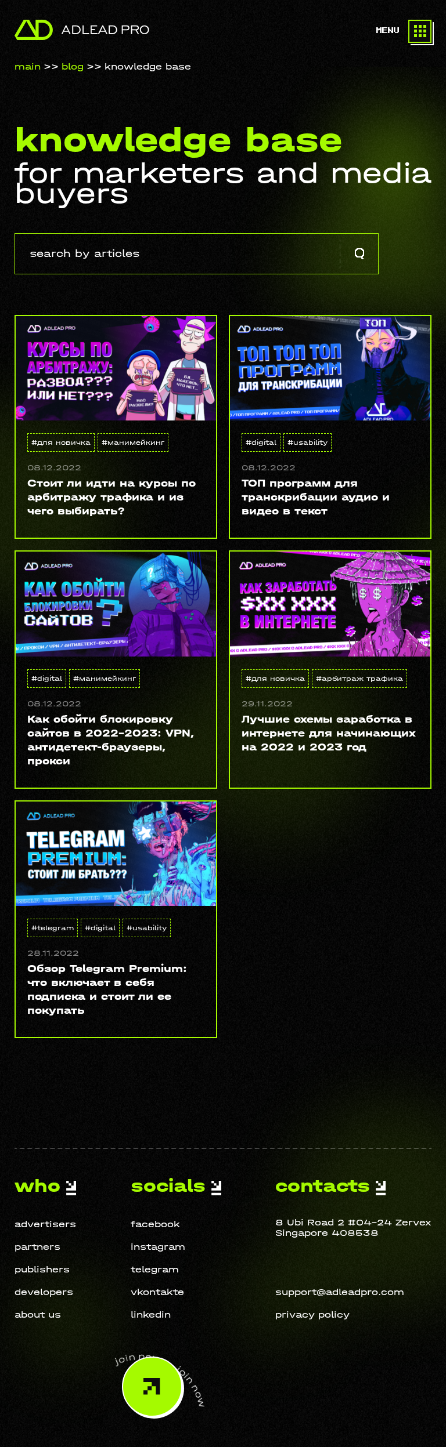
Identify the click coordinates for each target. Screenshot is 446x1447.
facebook (155, 1224)
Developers (44, 1291)
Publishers (42, 1269)
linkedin (151, 1314)
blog (73, 66)
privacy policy (312, 1314)
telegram (155, 1269)
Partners (37, 1246)
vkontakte (157, 1291)
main (28, 66)
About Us (38, 1314)
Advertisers (45, 1224)
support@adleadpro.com (339, 1291)
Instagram (158, 1246)
